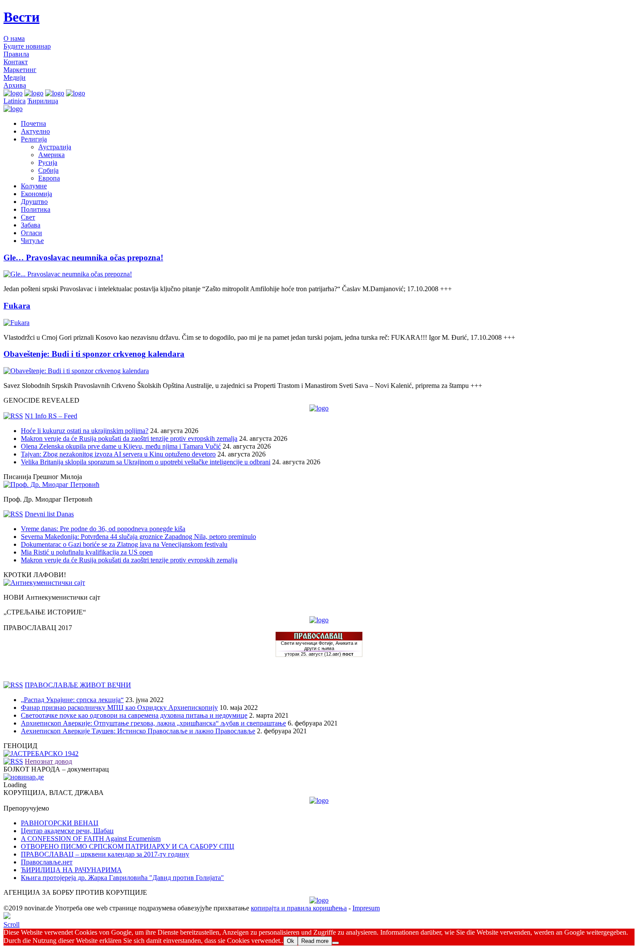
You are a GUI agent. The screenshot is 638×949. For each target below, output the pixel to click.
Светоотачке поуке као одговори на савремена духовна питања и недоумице (134, 715)
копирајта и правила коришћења (299, 908)
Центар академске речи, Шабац (67, 830)
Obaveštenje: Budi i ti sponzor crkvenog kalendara (93, 353)
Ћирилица (42, 101)
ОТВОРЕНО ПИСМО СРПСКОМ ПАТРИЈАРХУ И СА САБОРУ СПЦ (127, 846)
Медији (14, 77)
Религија (34, 139)
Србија (48, 170)
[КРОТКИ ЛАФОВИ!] (44, 582)
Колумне (34, 186)
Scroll (11, 924)
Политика (35, 209)
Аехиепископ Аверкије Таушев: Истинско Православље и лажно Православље (138, 731)
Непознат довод (48, 761)
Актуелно (35, 131)
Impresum (366, 908)
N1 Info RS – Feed (51, 416)
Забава (30, 225)
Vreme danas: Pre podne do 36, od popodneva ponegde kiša (103, 528)
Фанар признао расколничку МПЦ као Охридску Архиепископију (119, 707)
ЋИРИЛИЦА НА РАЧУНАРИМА (71, 869)
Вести (21, 17)
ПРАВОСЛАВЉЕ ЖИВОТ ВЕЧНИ (78, 685)
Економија (36, 193)
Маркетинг (19, 69)
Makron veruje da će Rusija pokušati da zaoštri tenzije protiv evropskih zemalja (129, 438)
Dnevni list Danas (49, 514)
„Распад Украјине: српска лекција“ (72, 699)
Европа (49, 178)
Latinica (14, 101)
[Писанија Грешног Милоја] (51, 484)
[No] (335, 943)
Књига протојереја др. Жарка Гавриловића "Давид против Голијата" (122, 877)
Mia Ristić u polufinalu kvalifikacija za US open (87, 552)
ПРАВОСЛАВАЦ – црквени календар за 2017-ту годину (105, 854)
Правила (16, 54)
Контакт (15, 62)
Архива (14, 85)
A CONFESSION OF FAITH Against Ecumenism (91, 838)
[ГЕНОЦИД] (41, 753)
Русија (47, 162)
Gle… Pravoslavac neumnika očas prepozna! (83, 257)
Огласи (31, 232)
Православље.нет (46, 862)
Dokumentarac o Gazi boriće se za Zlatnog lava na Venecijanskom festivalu (124, 544)
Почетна (33, 123)
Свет (28, 217)
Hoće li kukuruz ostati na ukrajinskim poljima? (84, 430)
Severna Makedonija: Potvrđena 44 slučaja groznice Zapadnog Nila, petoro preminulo (138, 536)
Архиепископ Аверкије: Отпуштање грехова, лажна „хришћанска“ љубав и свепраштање (153, 723)
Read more (315, 941)
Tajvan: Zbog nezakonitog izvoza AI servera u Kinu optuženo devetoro (118, 454)
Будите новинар (27, 46)
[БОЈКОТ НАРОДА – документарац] (23, 777)
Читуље (32, 240)
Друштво (34, 201)
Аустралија (54, 147)
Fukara (16, 305)
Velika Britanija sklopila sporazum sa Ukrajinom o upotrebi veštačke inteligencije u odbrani (145, 462)
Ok (290, 941)
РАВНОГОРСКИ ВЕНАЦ (60, 823)
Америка (51, 154)
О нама (14, 38)
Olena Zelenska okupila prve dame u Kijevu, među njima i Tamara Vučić (121, 446)
